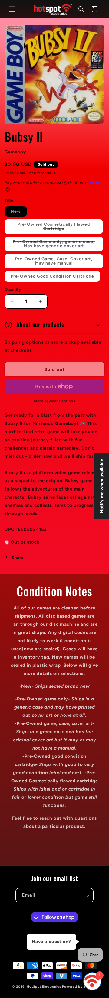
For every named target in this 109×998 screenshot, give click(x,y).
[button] (12, 9)
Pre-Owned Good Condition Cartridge (55, 277)
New (19, 212)
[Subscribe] (86, 895)
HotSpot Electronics (44, 987)
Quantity (13, 289)
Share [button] (18, 557)
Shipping (12, 173)
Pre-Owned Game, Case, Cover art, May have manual (56, 262)
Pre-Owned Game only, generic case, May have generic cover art (58, 245)
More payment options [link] (54, 401)
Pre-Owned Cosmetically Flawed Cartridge (54, 228)
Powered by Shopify (79, 987)
